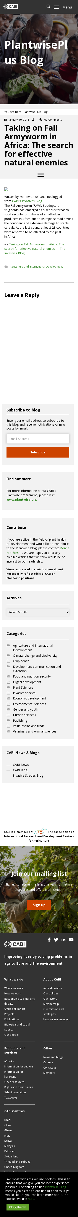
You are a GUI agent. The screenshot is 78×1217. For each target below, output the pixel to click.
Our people (11, 1035)
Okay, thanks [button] (17, 1207)
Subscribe (38, 452)
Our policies (50, 993)
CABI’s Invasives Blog (27, 201)
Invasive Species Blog (28, 775)
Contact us (49, 1067)
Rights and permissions (18, 1087)
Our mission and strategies (53, 1011)
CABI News (21, 764)
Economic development (29, 698)
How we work (12, 993)
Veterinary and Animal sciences (34, 731)
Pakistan (9, 1151)
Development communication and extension (37, 668)
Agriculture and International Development (36, 266)
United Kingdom (14, 1167)
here (31, 1198)
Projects (9, 1014)
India (7, 1135)
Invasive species (24, 693)
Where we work (13, 988)
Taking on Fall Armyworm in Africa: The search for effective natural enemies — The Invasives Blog (34, 248)
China (7, 1125)
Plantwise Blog (55, 1187)
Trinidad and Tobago (17, 1162)
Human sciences (24, 715)
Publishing (20, 720)
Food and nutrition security (32, 676)
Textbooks (10, 1097)
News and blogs (53, 1057)
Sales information (15, 1092)
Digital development (27, 682)
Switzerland (11, 1156)
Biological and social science (17, 1027)
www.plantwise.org (21, 499)
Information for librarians (13, 1074)
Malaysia (9, 1146)
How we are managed (56, 1019)
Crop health (21, 661)
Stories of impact (14, 1009)
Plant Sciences (23, 687)
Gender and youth (25, 709)
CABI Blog (20, 770)
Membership (51, 1004)
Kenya (8, 1141)
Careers (48, 1062)
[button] (49, 940)
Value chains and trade (29, 726)
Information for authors (18, 1066)
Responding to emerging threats (19, 1001)
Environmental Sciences (29, 704)
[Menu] (41, 175)
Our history (50, 999)
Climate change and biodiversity (35, 655)
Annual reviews (52, 988)
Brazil (7, 1120)
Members (49, 1073)
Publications (11, 1019)
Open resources (14, 1082)
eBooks (9, 1061)
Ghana (8, 1130)
